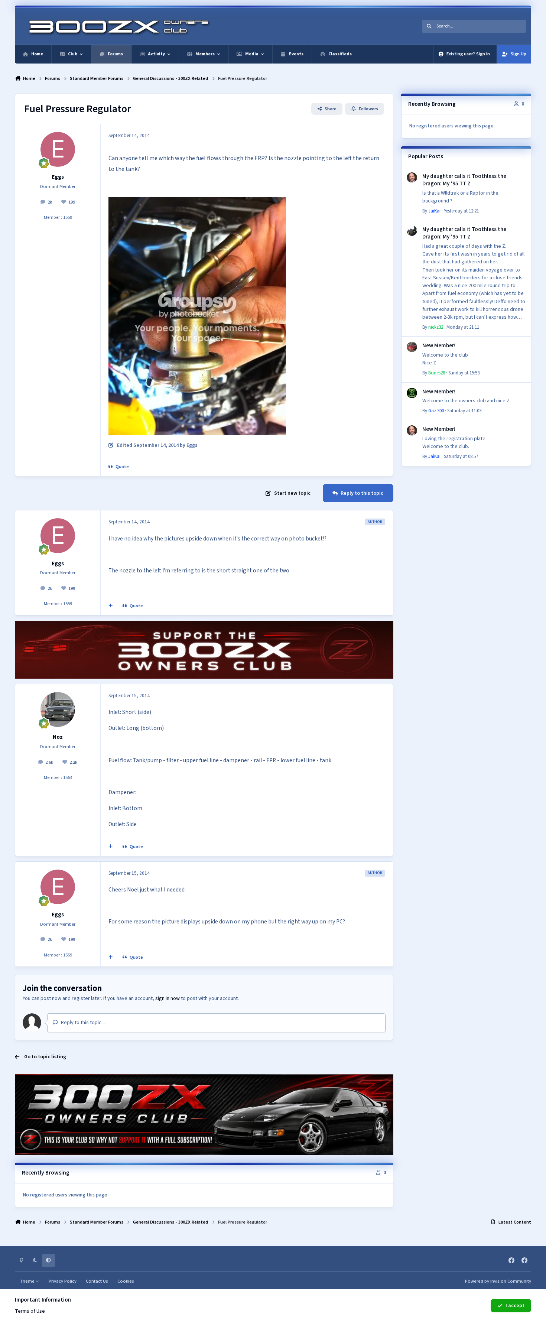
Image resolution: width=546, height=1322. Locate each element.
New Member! (438, 345)
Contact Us (97, 1281)
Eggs (58, 177)
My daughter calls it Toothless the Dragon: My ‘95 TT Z (464, 180)
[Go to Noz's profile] (57, 709)
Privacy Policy (63, 1281)
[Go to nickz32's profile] (412, 230)
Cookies (125, 1281)
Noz (58, 737)
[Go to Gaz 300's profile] (412, 393)
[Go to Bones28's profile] (412, 347)
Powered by (498, 1281)
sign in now (167, 998)
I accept (515, 1305)
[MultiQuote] (111, 606)
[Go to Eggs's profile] (57, 149)
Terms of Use (30, 1311)
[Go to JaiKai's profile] (412, 177)
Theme (28, 1281)
